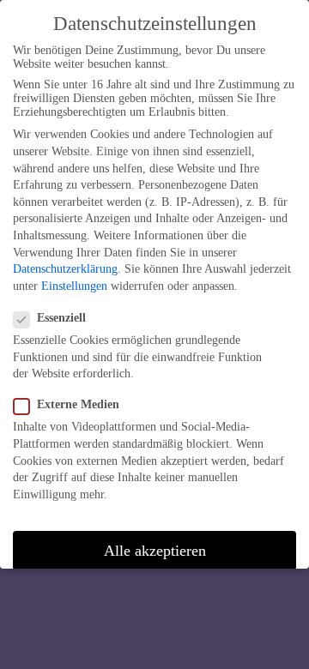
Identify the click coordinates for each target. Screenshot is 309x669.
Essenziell (61, 317)
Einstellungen (74, 286)
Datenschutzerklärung (65, 268)
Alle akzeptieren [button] (155, 550)
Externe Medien (78, 404)
